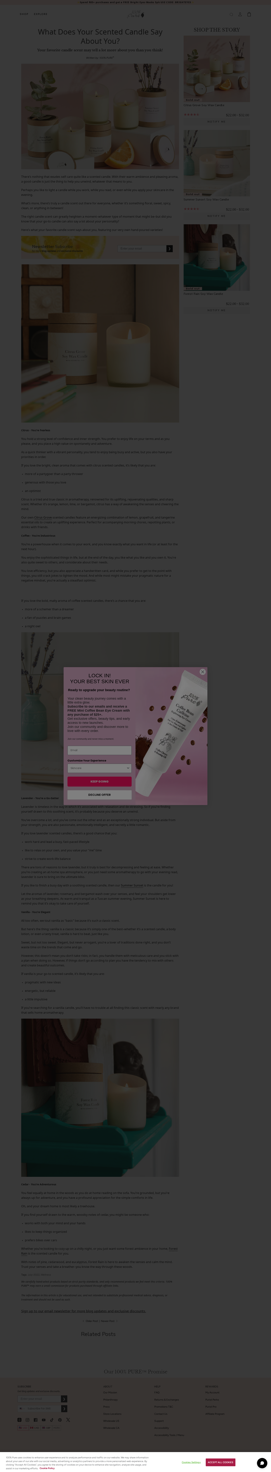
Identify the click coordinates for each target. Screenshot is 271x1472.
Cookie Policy (47, 1468)
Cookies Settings (191, 1462)
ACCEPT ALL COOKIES (220, 1462)
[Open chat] (262, 1463)
